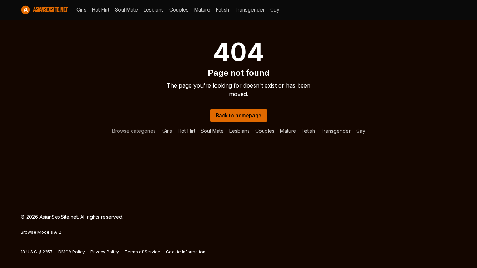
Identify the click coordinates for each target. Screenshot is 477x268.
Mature (202, 10)
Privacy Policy (104, 251)
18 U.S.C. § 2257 (37, 251)
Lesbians (154, 10)
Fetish (222, 10)
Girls (81, 10)
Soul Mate (126, 10)
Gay (274, 10)
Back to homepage (239, 115)
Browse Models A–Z (41, 232)
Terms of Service (142, 251)
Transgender (250, 10)
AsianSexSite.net (45, 9)
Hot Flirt (100, 10)
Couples (179, 10)
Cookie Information (185, 251)
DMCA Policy (71, 251)
